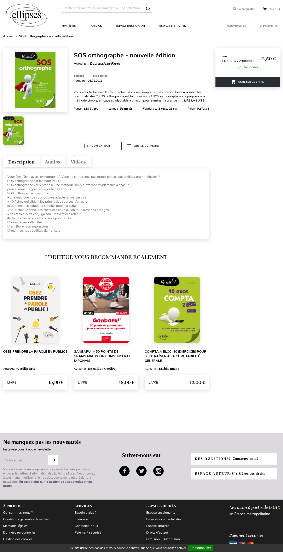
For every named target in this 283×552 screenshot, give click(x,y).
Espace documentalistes (163, 519)
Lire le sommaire (147, 146)
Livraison (81, 519)
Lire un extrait (98, 146)
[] (148, 8)
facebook (124, 471)
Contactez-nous (86, 526)
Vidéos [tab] (78, 162)
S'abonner (53, 460)
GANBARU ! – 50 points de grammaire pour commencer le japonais (102, 356)
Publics (96, 26)
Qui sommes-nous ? (18, 512)
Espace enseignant (130, 26)
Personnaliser (200, 548)
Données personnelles (19, 532)
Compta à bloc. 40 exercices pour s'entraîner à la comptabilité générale (175, 356)
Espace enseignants (160, 512)
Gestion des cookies (18, 539)
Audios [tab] (52, 162)
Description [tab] (21, 162)
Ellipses (79, 76)
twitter (141, 471)
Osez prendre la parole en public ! (35, 351)
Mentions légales (15, 526)
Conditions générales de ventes (26, 519)
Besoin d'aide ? (86, 512)
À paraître (268, 26)
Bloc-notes (100, 76)
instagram (158, 471)
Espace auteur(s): (230, 473)
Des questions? (226, 458)
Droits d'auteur (157, 532)
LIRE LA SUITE (194, 101)
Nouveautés (236, 26)
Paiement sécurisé (88, 532)
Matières (69, 26)
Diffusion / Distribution (163, 539)
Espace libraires (172, 26)
